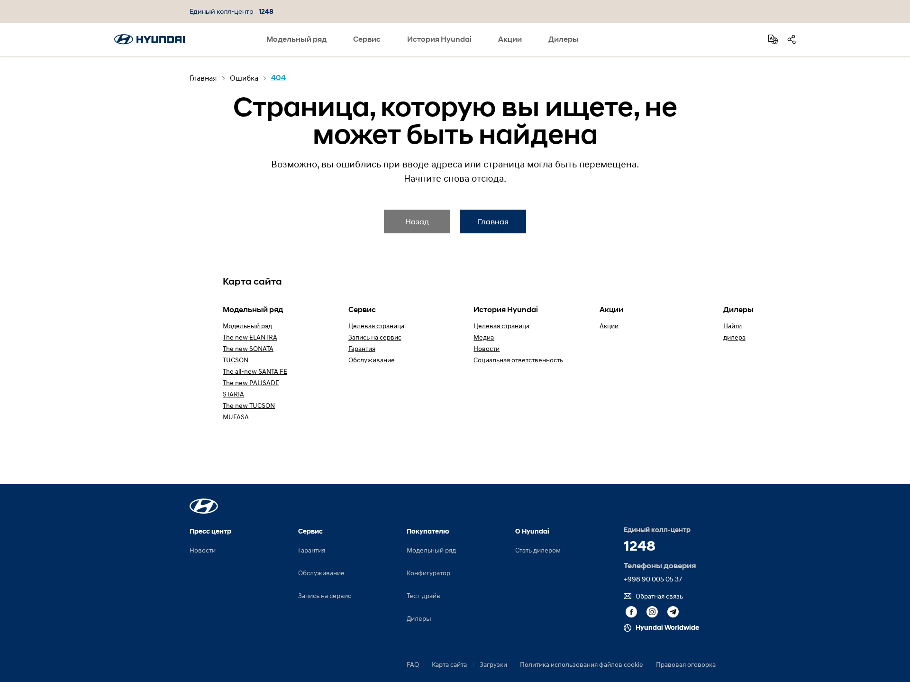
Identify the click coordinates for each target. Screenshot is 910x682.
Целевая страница (376, 326)
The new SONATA (248, 348)
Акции (510, 39)
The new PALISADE (251, 382)
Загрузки (493, 664)
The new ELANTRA (250, 337)
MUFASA (236, 417)
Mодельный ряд (247, 326)
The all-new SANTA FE (255, 371)
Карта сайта (449, 664)
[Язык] (773, 39)
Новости (486, 348)
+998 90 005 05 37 (653, 579)
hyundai (149, 39)
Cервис (367, 39)
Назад (417, 221)
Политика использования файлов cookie (581, 664)
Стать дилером (538, 550)
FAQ (413, 664)
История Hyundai (439, 39)
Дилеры (563, 39)
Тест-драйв (423, 595)
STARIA (233, 394)
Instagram (652, 611)
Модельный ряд (296, 39)
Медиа (483, 337)
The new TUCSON (249, 405)
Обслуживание (371, 360)
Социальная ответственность (518, 360)
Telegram (673, 611)
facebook (631, 611)
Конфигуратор (428, 573)
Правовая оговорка (686, 664)
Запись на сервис (374, 337)
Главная (493, 221)
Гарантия (361, 348)
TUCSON (235, 360)
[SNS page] (791, 39)
